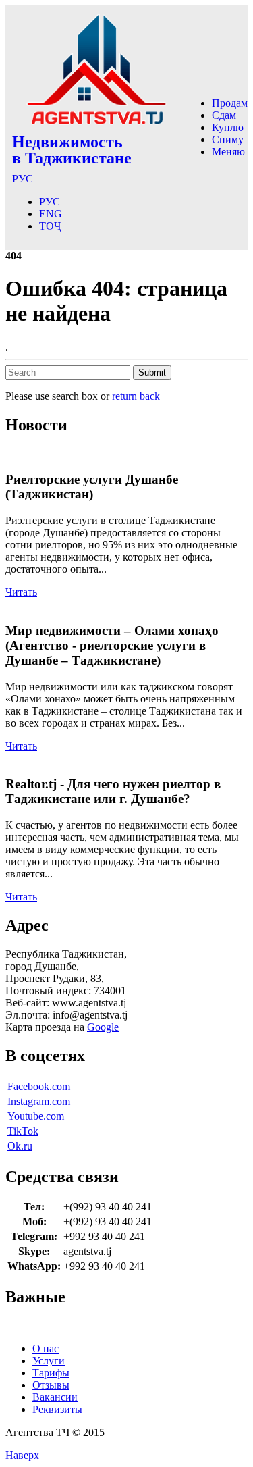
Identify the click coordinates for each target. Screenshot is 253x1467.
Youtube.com (35, 1116)
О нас (45, 1348)
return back (136, 396)
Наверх (22, 1455)
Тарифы (50, 1373)
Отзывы (50, 1385)
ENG (50, 214)
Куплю (228, 127)
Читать (21, 592)
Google (103, 1027)
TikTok (22, 1131)
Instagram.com (38, 1101)
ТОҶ (50, 226)
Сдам (224, 115)
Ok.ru (19, 1146)
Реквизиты (57, 1409)
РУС (22, 178)
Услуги (48, 1360)
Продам (230, 103)
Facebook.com (38, 1086)
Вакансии (55, 1397)
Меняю (228, 151)
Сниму (228, 139)
